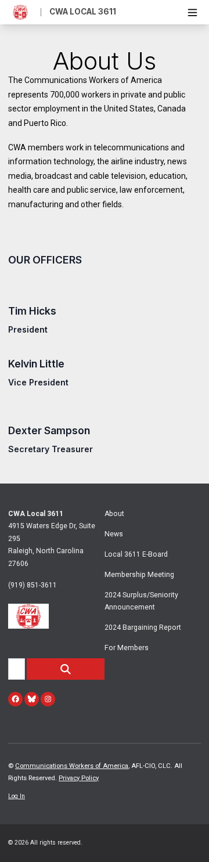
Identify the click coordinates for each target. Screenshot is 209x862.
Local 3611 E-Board (136, 554)
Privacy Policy (79, 778)
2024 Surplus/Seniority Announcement (141, 601)
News (114, 534)
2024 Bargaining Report (143, 627)
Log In (16, 796)
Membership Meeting (139, 575)
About (114, 514)
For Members (127, 648)
